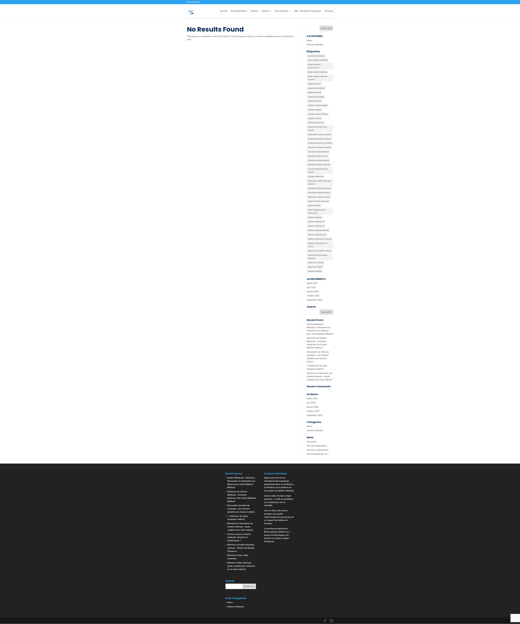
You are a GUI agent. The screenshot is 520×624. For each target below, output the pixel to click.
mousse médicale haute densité (317, 128)
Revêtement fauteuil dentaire (319, 139)
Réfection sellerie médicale (319, 165)
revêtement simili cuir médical (320, 143)
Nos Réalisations (239, 11)
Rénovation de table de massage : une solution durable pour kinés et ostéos (241, 508)
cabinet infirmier (314, 84)
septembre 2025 (314, 300)
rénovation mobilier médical (319, 193)
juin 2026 (311, 287)
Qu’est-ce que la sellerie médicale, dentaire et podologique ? (239, 537)
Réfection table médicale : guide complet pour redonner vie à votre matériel (241, 566)
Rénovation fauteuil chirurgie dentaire (319, 182)
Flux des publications (317, 446)
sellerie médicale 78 (316, 222)
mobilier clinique (314, 110)
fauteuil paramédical (316, 97)
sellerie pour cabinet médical (319, 251)
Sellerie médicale (315, 44)
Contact (254, 11)
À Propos (329, 11)
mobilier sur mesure (316, 123)
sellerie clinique (314, 205)
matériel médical (314, 101)
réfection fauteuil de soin (318, 156)
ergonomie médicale (316, 88)
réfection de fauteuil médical (319, 147)
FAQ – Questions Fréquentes (307, 11)
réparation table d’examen (318, 201)
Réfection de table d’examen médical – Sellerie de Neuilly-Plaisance (241, 548)
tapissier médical (315, 271)
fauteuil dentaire (314, 92)
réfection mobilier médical (318, 160)
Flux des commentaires (318, 450)
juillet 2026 (312, 283)
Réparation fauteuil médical (319, 197)
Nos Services (281, 11)
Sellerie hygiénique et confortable (316, 211)
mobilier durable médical (318, 114)
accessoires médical (316, 56)
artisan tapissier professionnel (314, 66)
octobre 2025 (313, 295)
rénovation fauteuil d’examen (319, 188)
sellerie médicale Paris (317, 235)
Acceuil (223, 11)
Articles (265, 11)
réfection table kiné (316, 176)
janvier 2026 (313, 291)
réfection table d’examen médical (318, 170)
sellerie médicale (315, 217)
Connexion (312, 441)
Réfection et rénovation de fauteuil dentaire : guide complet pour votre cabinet (319, 376)
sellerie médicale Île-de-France (318, 244)
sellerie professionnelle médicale (317, 256)
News (309, 40)
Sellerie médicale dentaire (318, 230)
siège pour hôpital (315, 267)
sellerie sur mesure (316, 263)
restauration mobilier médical (319, 134)
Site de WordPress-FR (317, 454)
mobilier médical (314, 118)
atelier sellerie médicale (317, 72)
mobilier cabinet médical (318, 105)
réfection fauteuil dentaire (318, 152)
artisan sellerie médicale (318, 60)
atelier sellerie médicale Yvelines (317, 78)
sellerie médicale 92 (316, 226)
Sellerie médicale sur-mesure (320, 239)
